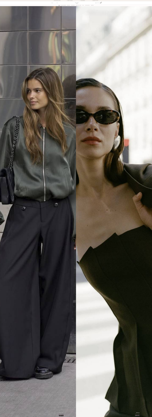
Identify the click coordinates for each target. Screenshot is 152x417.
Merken (92, 5)
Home (59, 5)
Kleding (68, 5)
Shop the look (78, 5)
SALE (83, 5)
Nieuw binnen (63, 5)
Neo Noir (72, 5)
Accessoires (87, 5)
